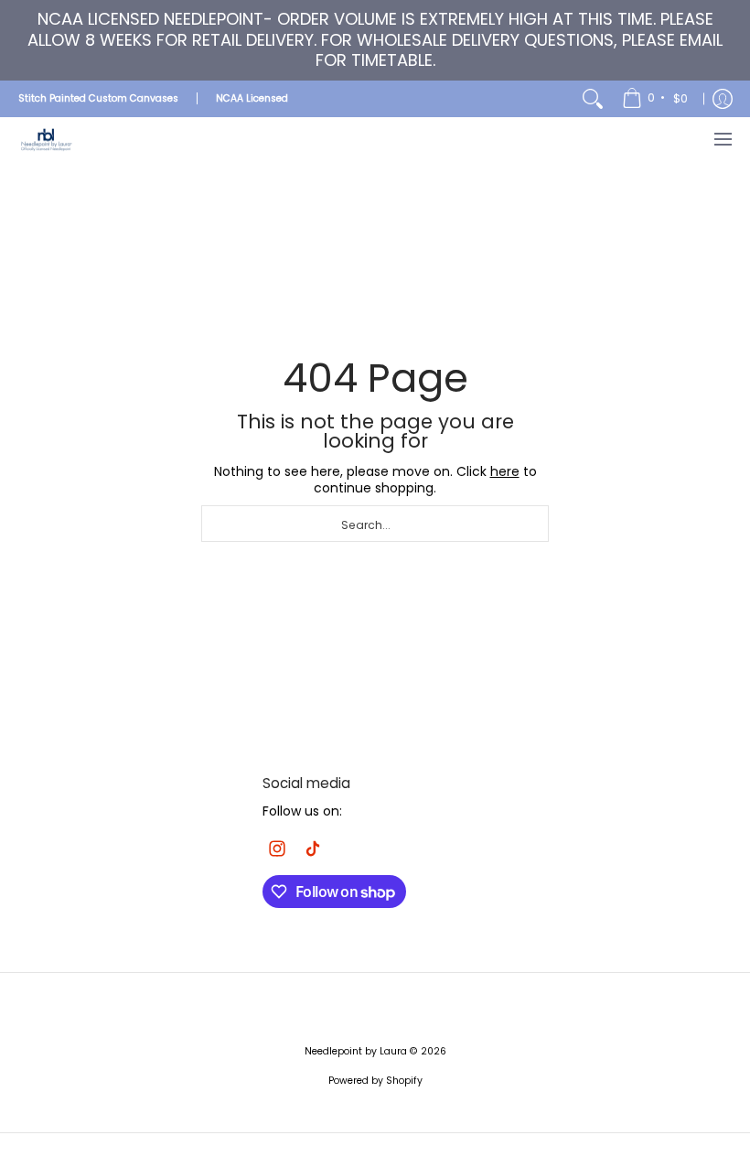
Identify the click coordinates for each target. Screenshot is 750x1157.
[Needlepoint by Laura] (45, 139)
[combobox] (375, 523)
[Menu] (722, 139)
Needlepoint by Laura (356, 1051)
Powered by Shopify (375, 1080)
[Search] (592, 99)
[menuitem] (656, 99)
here (505, 471)
